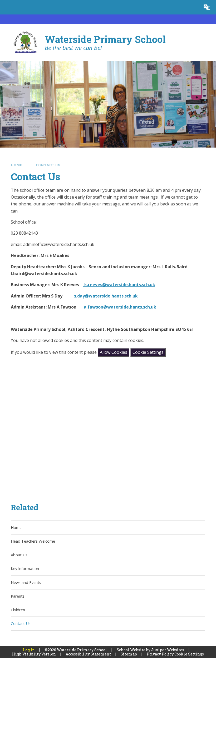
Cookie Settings (148, 352)
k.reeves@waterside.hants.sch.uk (119, 284)
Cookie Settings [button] (189, 654)
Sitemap (129, 654)
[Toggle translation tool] (207, 7)
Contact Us (48, 165)
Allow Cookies (113, 352)
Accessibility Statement (88, 654)
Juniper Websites (167, 649)
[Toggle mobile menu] (7, 7)
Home (16, 165)
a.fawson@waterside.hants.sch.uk (120, 307)
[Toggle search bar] (192, 7)
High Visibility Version (34, 654)
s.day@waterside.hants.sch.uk (106, 296)
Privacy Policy (160, 654)
